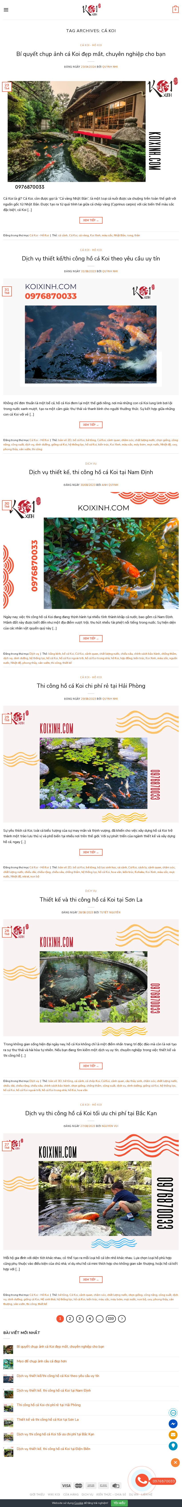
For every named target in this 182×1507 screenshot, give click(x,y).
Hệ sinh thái (48, 1299)
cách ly (142, 867)
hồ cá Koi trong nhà (97, 658)
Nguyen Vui (110, 1126)
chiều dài (30, 872)
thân (137, 235)
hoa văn (116, 872)
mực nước (153, 445)
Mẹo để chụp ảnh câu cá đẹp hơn (42, 1361)
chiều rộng (44, 872)
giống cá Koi (59, 445)
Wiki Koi (54, 1494)
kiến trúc (103, 445)
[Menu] (6, 9)
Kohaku (139, 872)
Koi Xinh (95, 235)
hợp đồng (126, 658)
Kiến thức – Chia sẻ (111, 1494)
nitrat (25, 877)
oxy (174, 445)
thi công (37, 449)
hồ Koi (115, 658)
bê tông (91, 440)
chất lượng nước (145, 440)
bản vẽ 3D (55, 1081)
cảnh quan (113, 440)
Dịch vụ (91, 463)
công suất (17, 445)
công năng (150, 1295)
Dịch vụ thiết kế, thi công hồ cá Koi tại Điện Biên (53, 1449)
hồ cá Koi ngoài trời (71, 658)
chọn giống (163, 440)
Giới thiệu (37, 1494)
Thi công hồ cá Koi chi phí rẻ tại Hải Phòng (91, 686)
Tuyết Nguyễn (110, 912)
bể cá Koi (79, 440)
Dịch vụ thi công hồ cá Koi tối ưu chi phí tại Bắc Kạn (91, 1113)
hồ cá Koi (91, 445)
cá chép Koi (92, 1081)
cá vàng (84, 235)
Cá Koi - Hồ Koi (91, 45)
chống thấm (168, 654)
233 (111, 1318)
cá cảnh (63, 235)
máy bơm (140, 445)
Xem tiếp (91, 220)
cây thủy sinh (133, 1081)
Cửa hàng (71, 1494)
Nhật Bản (120, 235)
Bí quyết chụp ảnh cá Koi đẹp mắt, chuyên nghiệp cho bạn (91, 54)
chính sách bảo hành (147, 654)
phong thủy (10, 449)
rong (130, 235)
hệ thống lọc (76, 445)
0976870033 (164, 1481)
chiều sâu (127, 654)
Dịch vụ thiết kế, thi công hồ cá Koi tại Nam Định (91, 472)
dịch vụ (29, 445)
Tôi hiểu (119, 1503)
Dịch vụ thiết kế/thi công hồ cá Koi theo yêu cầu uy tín (91, 258)
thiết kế (67, 663)
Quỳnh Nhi (110, 67)
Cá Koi (73, 235)
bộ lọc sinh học (106, 867)
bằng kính (54, 654)
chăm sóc (127, 440)
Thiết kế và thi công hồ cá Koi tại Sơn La (91, 900)
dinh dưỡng (43, 445)
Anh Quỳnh (110, 485)
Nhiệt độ (165, 445)
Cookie (78, 1503)
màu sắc (107, 235)
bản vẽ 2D (64, 440)
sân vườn (25, 449)
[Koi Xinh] (91, 9)
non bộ (34, 877)
